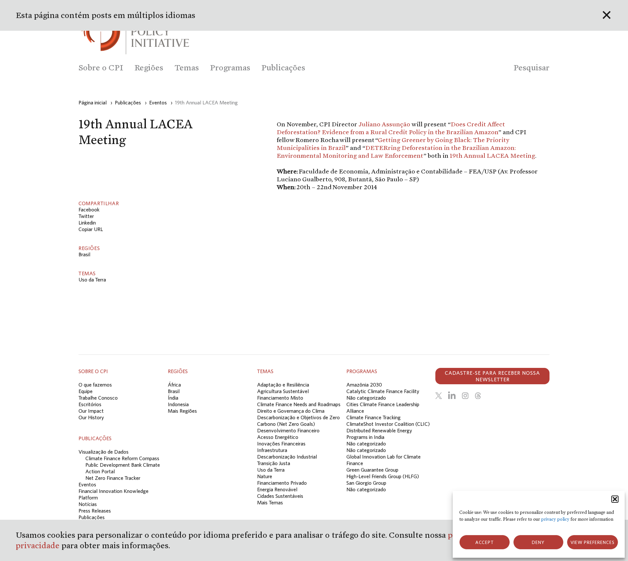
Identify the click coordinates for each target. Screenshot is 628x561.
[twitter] (438, 395)
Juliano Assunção (384, 124)
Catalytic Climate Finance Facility (382, 391)
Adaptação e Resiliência (283, 385)
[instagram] (465, 395)
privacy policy (555, 519)
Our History (91, 417)
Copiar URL (90, 229)
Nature (264, 476)
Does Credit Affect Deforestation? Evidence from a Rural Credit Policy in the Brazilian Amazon (391, 128)
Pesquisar (532, 68)
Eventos (87, 484)
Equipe (85, 391)
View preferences (592, 542)
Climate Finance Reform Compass (122, 458)
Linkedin (87, 223)
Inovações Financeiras (281, 443)
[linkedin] (452, 395)
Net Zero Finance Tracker (112, 478)
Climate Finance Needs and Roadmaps (298, 404)
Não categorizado (366, 398)
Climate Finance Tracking (373, 417)
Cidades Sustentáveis (280, 496)
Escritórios (89, 404)
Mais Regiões (182, 411)
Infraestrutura (272, 450)
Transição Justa (273, 463)
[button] (615, 499)
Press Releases (94, 511)
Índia (173, 398)
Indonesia (178, 404)
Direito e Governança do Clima (290, 411)
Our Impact (91, 411)
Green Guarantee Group (372, 470)
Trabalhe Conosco (98, 398)
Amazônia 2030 (364, 385)
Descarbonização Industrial (287, 457)
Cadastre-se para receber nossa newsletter (492, 376)
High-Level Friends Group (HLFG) (382, 476)
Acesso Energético (277, 437)
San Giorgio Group (366, 483)
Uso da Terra (92, 279)
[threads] (478, 395)
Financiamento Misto (280, 398)
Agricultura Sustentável (283, 391)
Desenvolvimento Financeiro (288, 430)
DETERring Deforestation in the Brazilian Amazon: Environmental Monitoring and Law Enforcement (396, 151)
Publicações (91, 517)
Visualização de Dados (103, 452)
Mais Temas (270, 502)
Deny (538, 542)
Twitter (86, 216)
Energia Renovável (277, 489)
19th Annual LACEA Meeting (492, 155)
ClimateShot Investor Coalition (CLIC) (388, 424)
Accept (484, 542)
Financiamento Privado (282, 483)
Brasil (84, 254)
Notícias (87, 504)
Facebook (88, 209)
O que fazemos (95, 385)
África (174, 385)
